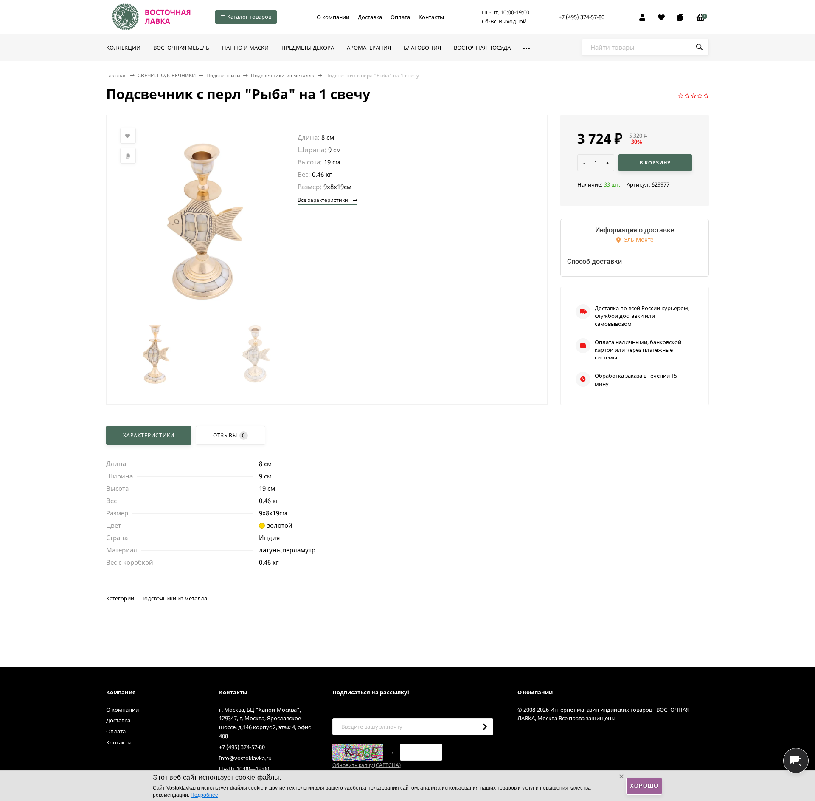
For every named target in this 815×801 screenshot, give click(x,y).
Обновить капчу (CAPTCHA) (366, 765)
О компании (333, 17)
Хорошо (644, 786)
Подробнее (204, 795)
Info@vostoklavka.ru (245, 758)
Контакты (431, 17)
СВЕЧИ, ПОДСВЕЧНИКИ (167, 75)
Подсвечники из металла (283, 75)
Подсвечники (223, 75)
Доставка (370, 17)
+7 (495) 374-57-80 (581, 17)
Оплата (400, 17)
